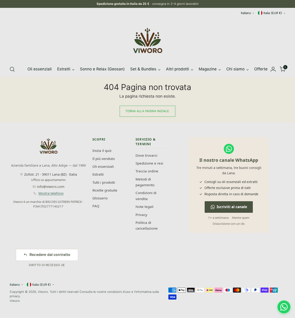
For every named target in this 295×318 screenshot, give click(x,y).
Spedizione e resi (149, 163)
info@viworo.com (50, 186)
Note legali (144, 206)
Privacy (141, 214)
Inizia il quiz (102, 150)
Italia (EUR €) (272, 13)
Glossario (100, 198)
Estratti (98, 174)
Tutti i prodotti (103, 182)
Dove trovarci (146, 155)
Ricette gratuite (104, 190)
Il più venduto (103, 158)
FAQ (95, 206)
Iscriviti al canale (232, 206)
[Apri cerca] (12, 69)
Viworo (43, 292)
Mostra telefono (51, 193)
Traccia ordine (147, 171)
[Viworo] (147, 40)
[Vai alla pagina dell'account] (273, 69)
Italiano (246, 13)
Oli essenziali (103, 166)
